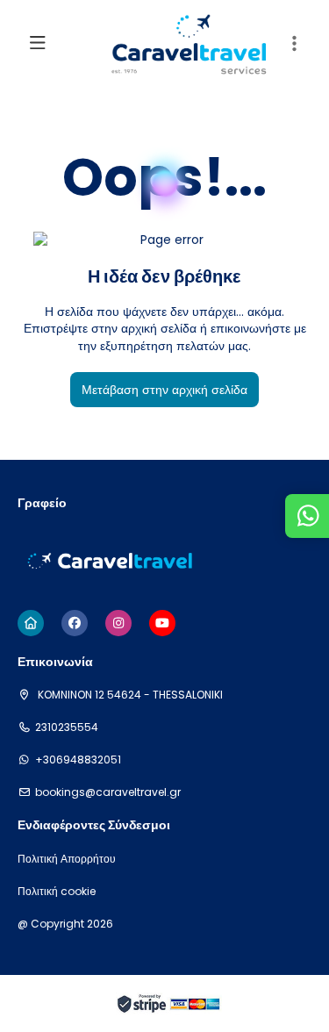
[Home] (31, 623)
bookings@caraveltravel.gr (108, 792)
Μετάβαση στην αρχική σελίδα (164, 389)
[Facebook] (74, 623)
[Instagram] (118, 623)
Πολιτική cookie (57, 892)
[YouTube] (162, 623)
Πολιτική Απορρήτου (67, 859)
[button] (293, 43)
